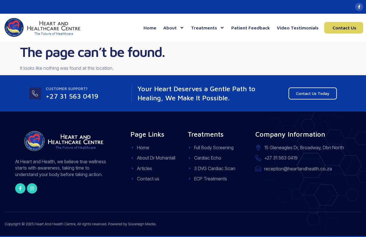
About (170, 27)
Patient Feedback (250, 27)
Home (150, 27)
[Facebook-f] (359, 7)
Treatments (204, 27)
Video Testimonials (298, 27)
